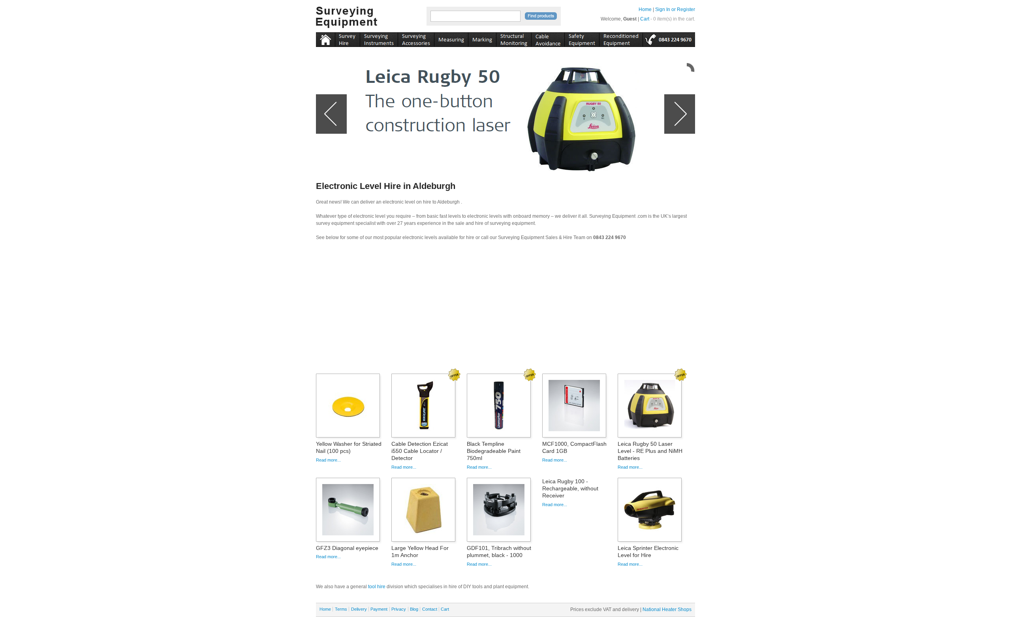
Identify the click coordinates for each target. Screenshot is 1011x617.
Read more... (328, 460)
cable (547, 38)
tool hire (376, 586)
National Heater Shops (667, 609)
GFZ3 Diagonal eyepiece (347, 548)
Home (645, 9)
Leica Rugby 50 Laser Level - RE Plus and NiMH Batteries (650, 451)
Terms (341, 609)
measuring (451, 38)
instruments (347, 38)
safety (581, 38)
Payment (378, 609)
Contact (429, 609)
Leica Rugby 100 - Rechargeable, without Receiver (570, 488)
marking (482, 38)
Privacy (398, 609)
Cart (644, 19)
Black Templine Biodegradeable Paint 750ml (494, 451)
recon (621, 38)
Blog (414, 609)
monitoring (513, 38)
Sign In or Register (675, 9)
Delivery (359, 609)
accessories (416, 38)
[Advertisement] (505, 309)
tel (669, 38)
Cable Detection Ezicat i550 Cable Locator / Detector (419, 451)
